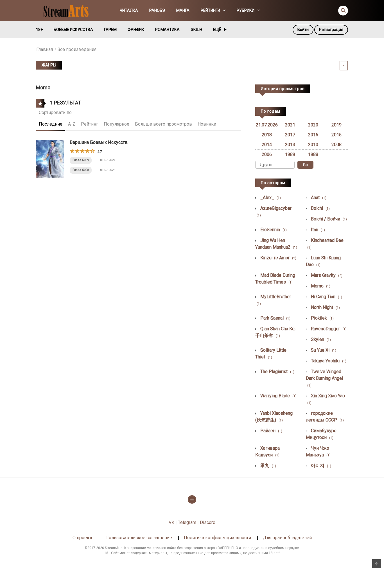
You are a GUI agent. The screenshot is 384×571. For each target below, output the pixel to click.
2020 (313, 125)
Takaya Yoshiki (328, 360)
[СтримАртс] (68, 10)
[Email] (192, 499)
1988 (313, 154)
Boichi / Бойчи (328, 219)
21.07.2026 (267, 125)
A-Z (71, 124)
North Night (325, 307)
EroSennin (273, 229)
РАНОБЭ (157, 10)
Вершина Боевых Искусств (99, 142)
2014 (267, 144)
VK (171, 522)
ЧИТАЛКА (129, 10)
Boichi (320, 208)
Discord (207, 522)
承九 (267, 465)
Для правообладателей (287, 537)
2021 (290, 125)
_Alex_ (270, 197)
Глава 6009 (81, 160)
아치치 (320, 465)
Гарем (110, 29)
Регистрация (331, 29)
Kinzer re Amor (277, 257)
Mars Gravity (326, 275)
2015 (336, 134)
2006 (267, 154)
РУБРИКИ (245, 10)
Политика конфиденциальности (217, 537)
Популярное (116, 124)
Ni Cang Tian (326, 296)
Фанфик (136, 29)
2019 (336, 125)
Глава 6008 (81, 170)
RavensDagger (328, 328)
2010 (313, 144)
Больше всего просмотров (163, 124)
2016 (313, 134)
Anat (318, 197)
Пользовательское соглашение (138, 537)
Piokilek (322, 318)
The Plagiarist (276, 371)
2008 (336, 144)
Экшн (196, 29)
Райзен (270, 430)
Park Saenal (274, 318)
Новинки (207, 124)
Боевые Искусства (73, 29)
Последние (50, 124)
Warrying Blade (278, 395)
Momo (320, 286)
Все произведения (76, 49)
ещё (217, 29)
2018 (267, 134)
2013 (290, 144)
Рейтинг (89, 124)
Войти (303, 29)
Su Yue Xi (323, 350)
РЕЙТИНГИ (210, 10)
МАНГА (182, 10)
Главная (44, 49)
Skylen (320, 339)
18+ (39, 29)
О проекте (83, 537)
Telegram (187, 522)
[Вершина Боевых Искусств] (50, 158)
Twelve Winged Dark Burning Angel (324, 378)
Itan (317, 229)
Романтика (167, 29)
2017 (290, 134)
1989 (290, 154)
